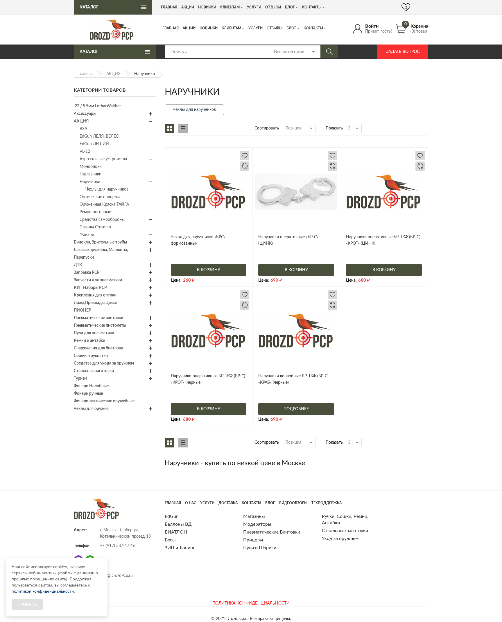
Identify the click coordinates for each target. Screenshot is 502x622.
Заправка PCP (87, 273)
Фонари (87, 235)
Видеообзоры (293, 503)
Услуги (255, 28)
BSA (83, 129)
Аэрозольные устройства (103, 159)
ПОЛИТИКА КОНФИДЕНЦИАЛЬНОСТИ (251, 603)
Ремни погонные (95, 212)
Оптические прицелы (100, 197)
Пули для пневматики (94, 333)
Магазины (254, 516)
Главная (170, 28)
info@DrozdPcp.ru (116, 576)
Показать (334, 128)
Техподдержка (326, 503)
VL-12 (85, 152)
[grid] (169, 128)
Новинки (209, 28)
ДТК (78, 265)
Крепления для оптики (95, 295)
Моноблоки (91, 167)
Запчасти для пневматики (98, 280)
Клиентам (231, 28)
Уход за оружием (340, 538)
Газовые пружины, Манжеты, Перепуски (101, 254)
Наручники (90, 182)
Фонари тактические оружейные (104, 401)
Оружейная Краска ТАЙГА (104, 204)
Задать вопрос (402, 52)
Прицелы (253, 540)
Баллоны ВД (178, 524)
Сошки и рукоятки (91, 356)
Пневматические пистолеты (100, 326)
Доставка (228, 503)
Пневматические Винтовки (271, 532)
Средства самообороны (102, 220)
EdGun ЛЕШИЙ (94, 144)
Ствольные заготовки (94, 371)
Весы (170, 540)
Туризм (80, 378)
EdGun (172, 516)
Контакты (313, 28)
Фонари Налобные (91, 386)
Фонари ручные (88, 394)
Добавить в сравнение (244, 166)
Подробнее (296, 409)
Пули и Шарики (259, 547)
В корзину (208, 270)
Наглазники (90, 174)
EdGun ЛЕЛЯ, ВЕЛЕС (99, 136)
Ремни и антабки (89, 341)
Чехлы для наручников (194, 110)
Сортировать (266, 128)
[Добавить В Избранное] (244, 155)
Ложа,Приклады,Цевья (95, 303)
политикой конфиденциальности (43, 591)
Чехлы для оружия (91, 409)
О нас (190, 503)
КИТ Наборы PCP (90, 288)
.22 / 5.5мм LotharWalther (97, 106)
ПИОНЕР (82, 310)
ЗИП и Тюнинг (180, 547)
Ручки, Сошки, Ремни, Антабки (345, 519)
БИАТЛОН (176, 532)
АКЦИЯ (113, 74)
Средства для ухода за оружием (104, 363)
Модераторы (257, 524)
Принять (27, 604)
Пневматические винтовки (98, 318)
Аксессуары (85, 114)
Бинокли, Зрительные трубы (100, 242)
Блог (291, 28)
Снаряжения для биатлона (98, 348)
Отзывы (274, 28)
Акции (189, 28)
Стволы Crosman (95, 227)
